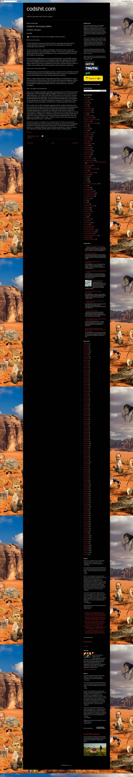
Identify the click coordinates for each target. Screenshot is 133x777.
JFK (86, 185)
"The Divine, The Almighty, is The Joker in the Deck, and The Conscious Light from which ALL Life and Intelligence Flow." (95, 623)
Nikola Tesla (88, 211)
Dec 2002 (86, 545)
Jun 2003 (86, 534)
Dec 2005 (86, 478)
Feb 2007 (86, 452)
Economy (87, 149)
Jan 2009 (86, 415)
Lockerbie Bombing (90, 193)
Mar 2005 (86, 495)
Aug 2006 (86, 463)
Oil (85, 217)
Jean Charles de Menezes (91, 183)
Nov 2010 (86, 388)
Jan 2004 (86, 521)
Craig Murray (88, 134)
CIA (31, 137)
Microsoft (87, 204)
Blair (86, 125)
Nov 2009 (86, 401)
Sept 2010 (86, 391)
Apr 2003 (86, 537)
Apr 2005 (86, 493)
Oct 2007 (86, 441)
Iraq (86, 180)
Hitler (86, 170)
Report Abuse (88, 641)
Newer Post (30, 143)
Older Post (75, 143)
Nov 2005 (86, 480)
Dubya (86, 145)
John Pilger (88, 189)
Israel (86, 181)
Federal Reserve (89, 158)
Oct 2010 (86, 390)
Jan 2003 (86, 543)
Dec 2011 (86, 371)
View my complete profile (90, 669)
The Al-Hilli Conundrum (91, 253)
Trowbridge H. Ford (90, 231)
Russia (86, 224)
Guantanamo (88, 165)
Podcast (87, 220)
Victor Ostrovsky (89, 233)
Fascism (87, 156)
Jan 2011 (86, 386)
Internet (87, 176)
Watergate (87, 237)
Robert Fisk (88, 222)
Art (85, 114)
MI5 (86, 200)
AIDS (86, 104)
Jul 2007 (86, 447)
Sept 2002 (86, 550)
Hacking (87, 167)
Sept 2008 (86, 421)
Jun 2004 (86, 512)
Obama (87, 215)
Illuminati (87, 174)
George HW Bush (89, 160)
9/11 (86, 97)
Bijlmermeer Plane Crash (91, 119)
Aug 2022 (86, 353)
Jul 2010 (86, 393)
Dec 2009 (86, 399)
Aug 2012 (86, 360)
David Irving (88, 140)
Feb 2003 (86, 541)
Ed (94, 652)
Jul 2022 (86, 354)
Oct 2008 (86, 419)
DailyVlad (87, 138)
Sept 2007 (86, 443)
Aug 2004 (86, 508)
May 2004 (86, 513)
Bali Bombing (88, 115)
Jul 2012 (86, 362)
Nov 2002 (86, 547)
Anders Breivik (88, 108)
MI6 (86, 202)
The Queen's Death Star (92, 310)
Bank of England (89, 117)
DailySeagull (88, 136)
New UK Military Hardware (92, 734)
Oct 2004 (86, 504)
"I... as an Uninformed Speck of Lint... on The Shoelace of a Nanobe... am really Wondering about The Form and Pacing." (95, 632)
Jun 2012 (86, 364)
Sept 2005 (86, 484)
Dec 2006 (86, 456)
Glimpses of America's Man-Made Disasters (95, 162)
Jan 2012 (86, 369)
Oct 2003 (86, 526)
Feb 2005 (86, 497)
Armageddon (88, 112)
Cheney (87, 128)
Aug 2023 (86, 345)
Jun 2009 (86, 408)
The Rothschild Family (90, 230)
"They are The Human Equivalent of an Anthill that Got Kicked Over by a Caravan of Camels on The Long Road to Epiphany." (95, 614)
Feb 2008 (86, 434)
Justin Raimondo (89, 191)
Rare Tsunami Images (97, 280)
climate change (89, 132)
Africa (86, 101)
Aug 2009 (86, 404)
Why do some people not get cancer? (95, 246)
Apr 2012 (86, 366)
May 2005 (86, 491)
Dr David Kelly (88, 143)
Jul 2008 (86, 425)
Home (52, 143)
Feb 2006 (86, 475)
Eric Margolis (88, 151)
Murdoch (87, 209)
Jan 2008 (86, 436)
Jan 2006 (86, 476)
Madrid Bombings (89, 196)
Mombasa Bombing (90, 206)
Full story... (30, 132)
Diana (86, 141)
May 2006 (86, 469)
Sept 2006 (86, 462)
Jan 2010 (86, 397)
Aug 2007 (86, 445)
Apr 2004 (86, 515)
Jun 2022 (86, 356)
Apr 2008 (86, 430)
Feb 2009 (86, 414)
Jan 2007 (86, 454)
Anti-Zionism (88, 110)
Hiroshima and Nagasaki (91, 169)
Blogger (69, 765)
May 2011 (86, 378)
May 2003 (86, 536)
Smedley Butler (89, 226)
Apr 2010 (86, 395)
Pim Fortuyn (88, 218)
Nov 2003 (86, 524)
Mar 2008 (86, 432)
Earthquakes (88, 147)
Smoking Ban (88, 228)
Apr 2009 (86, 412)
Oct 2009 (86, 403)
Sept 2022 (86, 351)
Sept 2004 (86, 506)
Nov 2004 (86, 502)
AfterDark (87, 103)
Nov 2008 (86, 417)
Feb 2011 (86, 384)
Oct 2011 (86, 375)
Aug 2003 (86, 530)
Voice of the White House (91, 235)
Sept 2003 (86, 528)
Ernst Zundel (88, 152)
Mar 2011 (86, 382)
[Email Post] (42, 136)
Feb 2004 (86, 519)
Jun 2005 (86, 489)
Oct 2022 (86, 349)
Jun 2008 (86, 427)
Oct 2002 (86, 548)
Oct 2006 (86, 460)
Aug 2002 (86, 552)
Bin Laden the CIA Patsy (91, 123)
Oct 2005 (86, 482)
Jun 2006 (86, 467)
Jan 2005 (86, 499)
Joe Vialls (87, 187)
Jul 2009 (86, 406)
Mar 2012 (86, 367)
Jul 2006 (86, 465)
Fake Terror (88, 154)
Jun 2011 (86, 377)
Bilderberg (87, 121)
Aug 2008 (86, 423)
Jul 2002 (86, 554)
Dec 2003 (86, 523)
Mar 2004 (86, 517)
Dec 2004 (86, 500)
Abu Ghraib (88, 99)
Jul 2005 (86, 488)
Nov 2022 (86, 347)
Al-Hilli (86, 106)
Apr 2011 (86, 380)
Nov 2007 (86, 439)
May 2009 (86, 410)
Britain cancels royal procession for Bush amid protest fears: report (96, 319)
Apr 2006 (86, 471)
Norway (87, 213)
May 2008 (86, 428)
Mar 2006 (86, 473)
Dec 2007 (86, 438)
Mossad (87, 207)
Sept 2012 (86, 358)
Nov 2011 (86, 373)
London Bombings (89, 194)
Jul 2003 (86, 532)
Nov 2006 (86, 458)
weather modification (90, 239)
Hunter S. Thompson (90, 172)
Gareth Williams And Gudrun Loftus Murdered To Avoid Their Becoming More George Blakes (95, 330)
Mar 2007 (86, 451)
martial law (87, 198)
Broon (86, 127)
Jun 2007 (86, 449)
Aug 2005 (86, 486)
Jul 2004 (86, 510)
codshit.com (41, 9)
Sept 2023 (86, 343)
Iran (86, 178)
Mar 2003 (86, 539)
